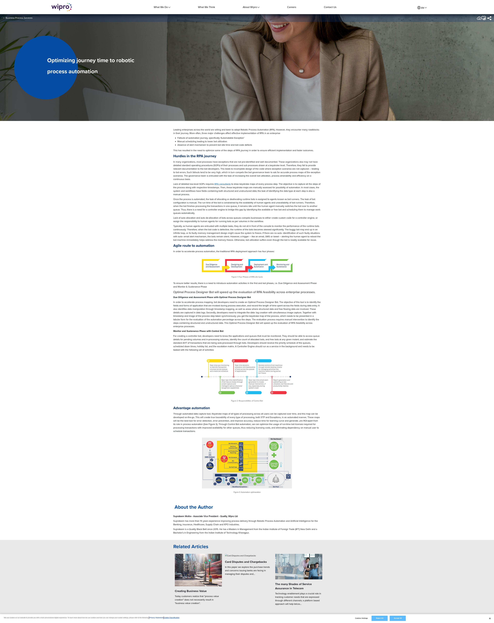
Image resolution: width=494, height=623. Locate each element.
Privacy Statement (156, 618)
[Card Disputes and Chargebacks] (248, 555)
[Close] (490, 618)
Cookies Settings (361, 618)
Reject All (379, 618)
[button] (483, 18)
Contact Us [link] (330, 7)
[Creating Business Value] (198, 570)
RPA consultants (222, 184)
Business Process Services (19, 17)
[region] (247, 618)
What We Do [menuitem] (161, 7)
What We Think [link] (206, 7)
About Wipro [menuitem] (250, 7)
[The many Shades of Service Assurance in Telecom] (298, 566)
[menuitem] (422, 8)
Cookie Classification (171, 618)
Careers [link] (291, 7)
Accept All (398, 618)
